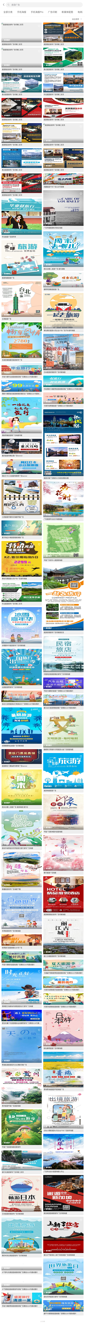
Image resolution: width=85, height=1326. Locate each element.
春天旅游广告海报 (50, 873)
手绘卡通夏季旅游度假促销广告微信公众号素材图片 (20, 1306)
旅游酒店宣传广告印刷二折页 (12, 44)
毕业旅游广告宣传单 (9, 237)
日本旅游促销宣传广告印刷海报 (13, 1214)
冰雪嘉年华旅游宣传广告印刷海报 (13, 645)
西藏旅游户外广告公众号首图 (54, 187)
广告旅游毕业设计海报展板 (53, 519)
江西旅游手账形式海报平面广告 (13, 517)
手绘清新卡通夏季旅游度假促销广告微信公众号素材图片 (63, 389)
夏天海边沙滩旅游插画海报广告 (13, 537)
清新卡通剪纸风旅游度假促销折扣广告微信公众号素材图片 (22, 394)
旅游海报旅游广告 (8, 278)
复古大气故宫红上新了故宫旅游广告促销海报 (59, 1255)
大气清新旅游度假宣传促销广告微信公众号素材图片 (20, 1289)
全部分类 (8, 11)
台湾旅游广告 (6, 319)
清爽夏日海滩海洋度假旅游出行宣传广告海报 (17, 1006)
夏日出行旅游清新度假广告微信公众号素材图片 (60, 708)
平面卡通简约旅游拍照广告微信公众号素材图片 (18, 965)
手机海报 (21, 11)
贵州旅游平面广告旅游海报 (11, 1106)
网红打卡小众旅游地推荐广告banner (14, 476)
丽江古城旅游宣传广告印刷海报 (55, 956)
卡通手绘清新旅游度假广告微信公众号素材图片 (60, 1007)
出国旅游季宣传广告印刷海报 (12, 687)
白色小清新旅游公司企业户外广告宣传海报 (58, 1130)
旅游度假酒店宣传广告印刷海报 (55, 914)
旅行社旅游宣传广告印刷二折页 (13, 1172)
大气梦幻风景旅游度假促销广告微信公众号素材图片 (20, 1272)
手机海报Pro (37, 11)
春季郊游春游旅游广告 (51, 289)
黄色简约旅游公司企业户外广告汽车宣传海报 (59, 330)
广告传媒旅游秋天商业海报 (53, 228)
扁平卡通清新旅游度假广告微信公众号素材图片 (60, 1313)
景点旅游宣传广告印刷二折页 (12, 94)
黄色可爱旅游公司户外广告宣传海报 (14, 578)
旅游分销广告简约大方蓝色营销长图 (56, 478)
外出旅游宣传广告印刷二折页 (12, 604)
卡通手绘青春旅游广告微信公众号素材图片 (58, 406)
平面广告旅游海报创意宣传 (11, 1147)
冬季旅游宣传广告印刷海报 (11, 931)
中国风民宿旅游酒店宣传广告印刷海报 (57, 674)
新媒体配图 (67, 11)
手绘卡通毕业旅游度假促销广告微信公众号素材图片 (20, 377)
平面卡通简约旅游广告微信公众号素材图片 (58, 691)
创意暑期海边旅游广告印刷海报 (13, 746)
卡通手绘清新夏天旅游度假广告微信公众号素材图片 (62, 990)
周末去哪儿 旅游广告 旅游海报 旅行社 (15, 807)
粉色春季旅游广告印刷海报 (53, 1048)
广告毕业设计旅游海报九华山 (54, 1171)
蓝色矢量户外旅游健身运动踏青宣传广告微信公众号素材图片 (22, 1023)
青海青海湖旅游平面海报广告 (54, 1089)
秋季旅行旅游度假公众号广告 (12, 948)
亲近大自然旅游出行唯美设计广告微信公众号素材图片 (20, 704)
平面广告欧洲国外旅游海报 (53, 832)
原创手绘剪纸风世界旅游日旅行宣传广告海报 (17, 848)
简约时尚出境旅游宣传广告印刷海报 (14, 1255)
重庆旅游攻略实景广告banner (12, 456)
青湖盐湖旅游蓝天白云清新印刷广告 (14, 1065)
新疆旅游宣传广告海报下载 (11, 889)
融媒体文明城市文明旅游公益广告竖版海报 (58, 749)
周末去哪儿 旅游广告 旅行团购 (54, 269)
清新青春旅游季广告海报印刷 (12, 435)
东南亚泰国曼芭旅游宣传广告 (12, 360)
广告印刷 (52, 11)
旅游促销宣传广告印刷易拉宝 (54, 632)
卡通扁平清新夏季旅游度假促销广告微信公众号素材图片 (63, 973)
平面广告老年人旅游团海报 (53, 560)
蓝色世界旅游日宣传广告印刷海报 (55, 1297)
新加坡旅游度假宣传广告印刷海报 (55, 1213)
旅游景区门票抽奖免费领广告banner (14, 766)
